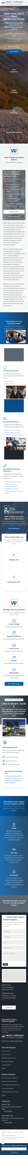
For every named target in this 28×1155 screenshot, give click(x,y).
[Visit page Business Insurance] (13, 406)
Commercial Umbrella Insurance (14, 435)
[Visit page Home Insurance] (14, 89)
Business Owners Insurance (12, 430)
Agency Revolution (11, 1135)
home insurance (17, 778)
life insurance (9, 780)
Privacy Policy (6, 1041)
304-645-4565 (8, 1122)
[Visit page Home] (12, 3)
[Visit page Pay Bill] (14, 660)
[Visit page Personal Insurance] (13, 454)
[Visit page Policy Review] (14, 673)
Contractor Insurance (11, 437)
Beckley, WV (6, 985)
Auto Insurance (9, 381)
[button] (26, 3)
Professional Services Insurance (14, 491)
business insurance (16, 328)
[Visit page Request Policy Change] (14, 623)
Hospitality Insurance (11, 486)
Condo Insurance (10, 391)
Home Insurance (9, 384)
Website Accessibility (16, 1041)
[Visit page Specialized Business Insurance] (14, 130)
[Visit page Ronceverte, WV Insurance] (14, 580)
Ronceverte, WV (8, 993)
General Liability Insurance (12, 432)
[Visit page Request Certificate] (14, 636)
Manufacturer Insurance (11, 489)
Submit (5, 964)
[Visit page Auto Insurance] (14, 68)
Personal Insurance (11, 371)
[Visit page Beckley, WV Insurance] (14, 558)
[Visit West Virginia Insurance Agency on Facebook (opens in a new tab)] (3, 1002)
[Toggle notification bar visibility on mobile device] (2, 1142)
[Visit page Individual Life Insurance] (14, 109)
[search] (22, 3)
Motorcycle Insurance (11, 388)
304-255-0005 (8, 1111)
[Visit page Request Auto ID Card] (14, 648)
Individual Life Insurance (12, 386)
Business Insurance (11, 422)
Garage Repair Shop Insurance (13, 439)
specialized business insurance (14, 330)
